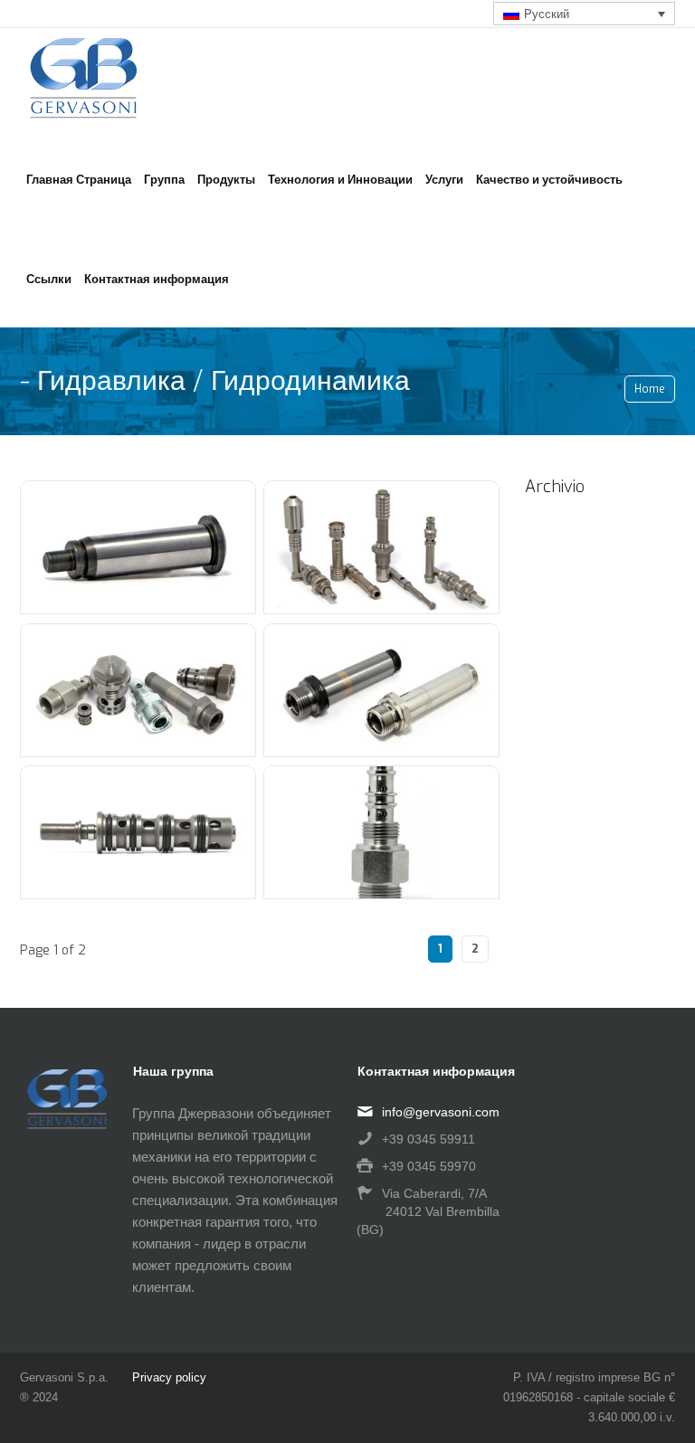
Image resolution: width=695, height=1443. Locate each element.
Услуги (444, 179)
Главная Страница (78, 179)
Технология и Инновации (340, 179)
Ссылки (48, 279)
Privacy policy (169, 1377)
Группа (164, 179)
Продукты (226, 179)
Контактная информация (156, 279)
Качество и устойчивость (549, 179)
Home (649, 389)
